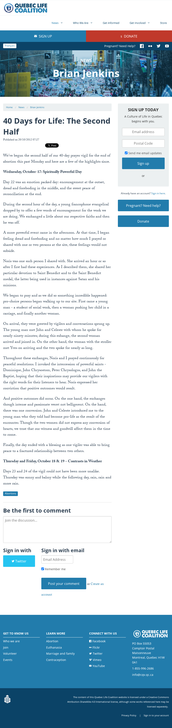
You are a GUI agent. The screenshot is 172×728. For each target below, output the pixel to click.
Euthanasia (54, 647)
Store (163, 23)
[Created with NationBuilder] (7, 699)
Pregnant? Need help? (143, 205)
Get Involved (138, 23)
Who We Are (80, 23)
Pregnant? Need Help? (119, 46)
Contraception (56, 660)
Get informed (111, 23)
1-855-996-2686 (143, 668)
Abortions (10, 493)
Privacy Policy (128, 715)
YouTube (99, 666)
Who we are (11, 641)
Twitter (20, 561)
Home (9, 107)
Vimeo (97, 660)
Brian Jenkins (37, 107)
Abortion (52, 641)
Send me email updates (145, 153)
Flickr (96, 647)
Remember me (55, 569)
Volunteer (10, 653)
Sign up (45, 36)
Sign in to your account (156, 715)
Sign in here (158, 193)
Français (10, 45)
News (55, 23)
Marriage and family (60, 653)
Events (7, 660)
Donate (130, 36)
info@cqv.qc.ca (142, 675)
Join (5, 647)
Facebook (99, 641)
